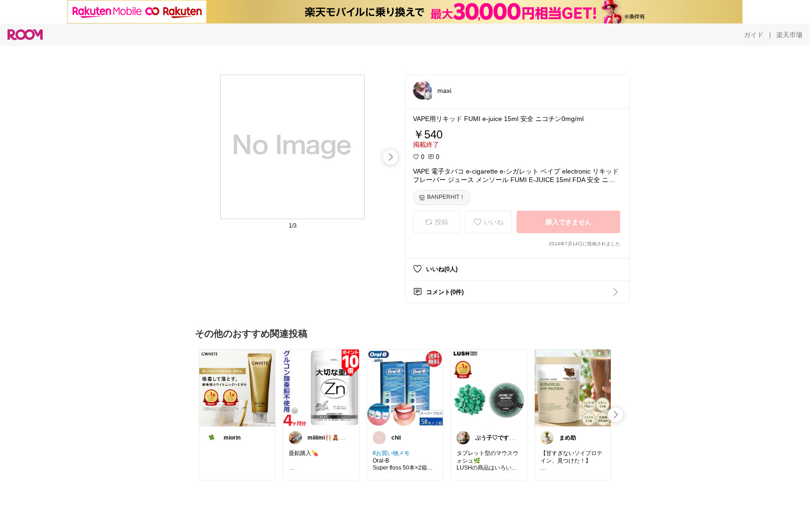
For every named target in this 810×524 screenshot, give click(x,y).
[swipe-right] (390, 157)
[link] (237, 387)
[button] (422, 90)
